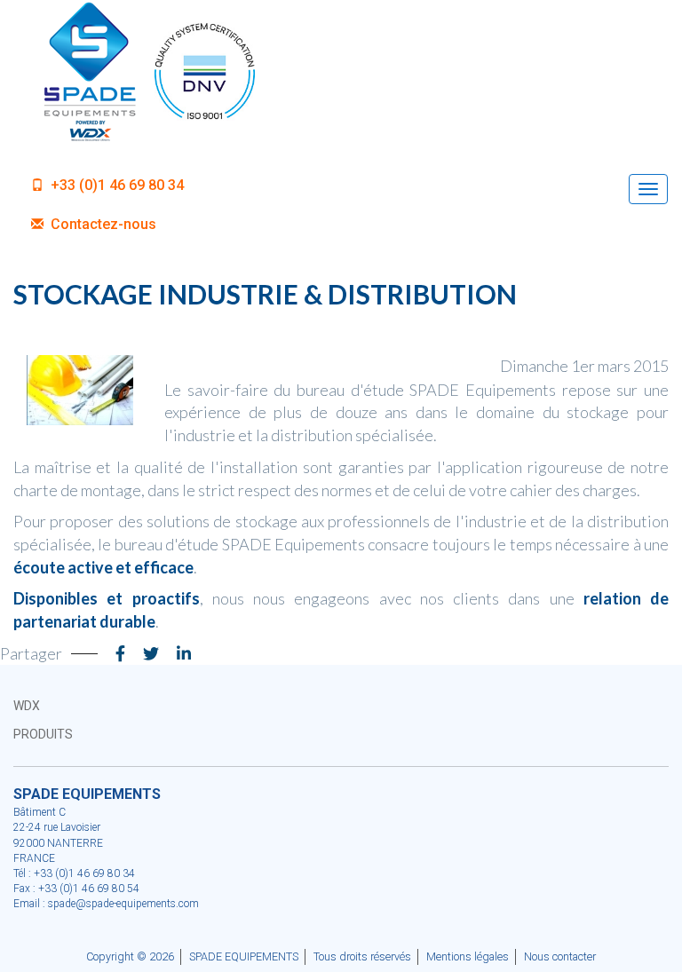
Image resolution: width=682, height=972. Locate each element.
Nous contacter (560, 956)
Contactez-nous (101, 224)
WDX (26, 706)
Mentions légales (467, 956)
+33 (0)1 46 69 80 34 (115, 185)
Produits (43, 734)
